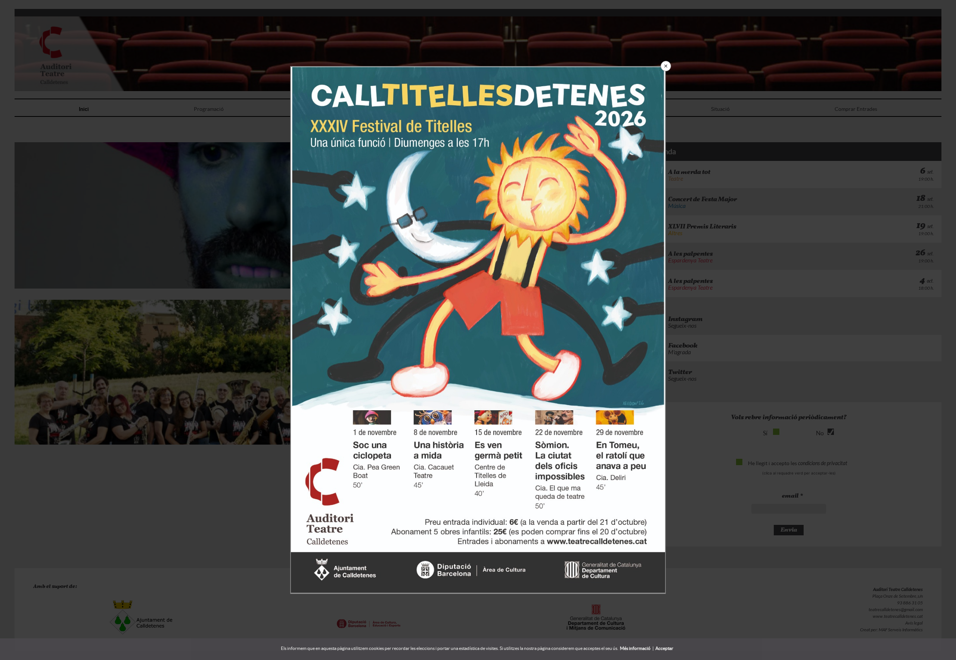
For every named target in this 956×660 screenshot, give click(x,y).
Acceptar (664, 648)
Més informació (635, 648)
